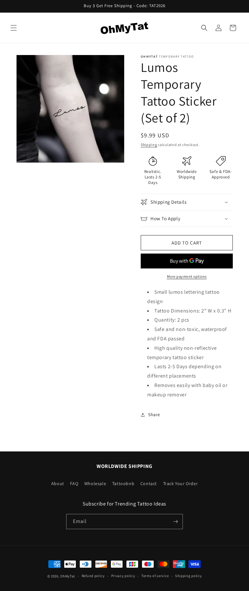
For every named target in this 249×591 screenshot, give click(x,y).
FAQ (74, 483)
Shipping (149, 144)
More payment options (187, 276)
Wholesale (95, 483)
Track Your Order (180, 483)
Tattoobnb (123, 483)
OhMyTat (67, 576)
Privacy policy (123, 576)
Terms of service (155, 576)
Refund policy (93, 576)
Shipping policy (188, 576)
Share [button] (154, 414)
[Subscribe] (175, 521)
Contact (148, 483)
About (57, 483)
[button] (13, 28)
